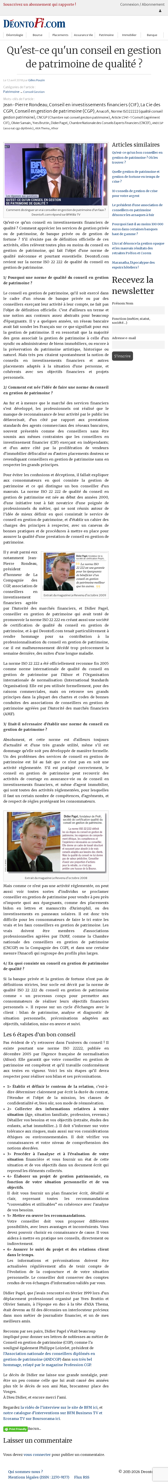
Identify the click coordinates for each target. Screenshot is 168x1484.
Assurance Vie (83, 35)
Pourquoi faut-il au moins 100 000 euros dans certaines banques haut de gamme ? (137, 229)
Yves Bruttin (40, 123)
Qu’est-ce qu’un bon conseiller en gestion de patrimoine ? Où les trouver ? (137, 157)
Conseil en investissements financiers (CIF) (94, 104)
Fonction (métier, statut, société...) (131, 321)
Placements (60, 35)
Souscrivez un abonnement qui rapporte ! (39, 4)
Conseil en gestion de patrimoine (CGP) (54, 111)
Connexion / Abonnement (142, 4)
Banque (152, 35)
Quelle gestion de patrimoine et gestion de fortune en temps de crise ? (135, 177)
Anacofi (102, 111)
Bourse (37, 35)
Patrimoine (106, 35)
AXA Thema (42, 128)
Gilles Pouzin (36, 80)
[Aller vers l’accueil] (34, 22)
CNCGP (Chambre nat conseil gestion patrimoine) (73, 117)
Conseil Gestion (34, 92)
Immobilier (129, 35)
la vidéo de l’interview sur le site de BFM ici (59, 1407)
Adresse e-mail (124, 338)
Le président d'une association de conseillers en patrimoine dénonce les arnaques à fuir (137, 210)
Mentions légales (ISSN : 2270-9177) (38, 1477)
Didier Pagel (59, 123)
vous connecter (37, 1454)
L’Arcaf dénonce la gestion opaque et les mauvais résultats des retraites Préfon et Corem (138, 248)
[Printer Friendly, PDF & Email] (15, 1429)
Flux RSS (81, 1477)
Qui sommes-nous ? (25, 1472)
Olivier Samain (21, 123)
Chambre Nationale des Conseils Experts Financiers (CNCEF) (109, 123)
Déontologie (14, 35)
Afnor (54, 128)
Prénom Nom (122, 303)
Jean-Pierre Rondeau (25, 104)
